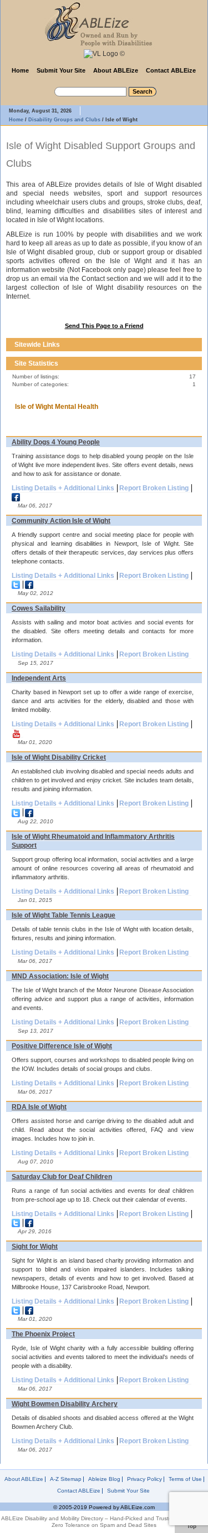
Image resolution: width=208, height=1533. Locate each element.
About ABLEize (115, 70)
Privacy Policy (144, 1479)
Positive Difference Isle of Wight (62, 1046)
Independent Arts (39, 678)
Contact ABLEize (171, 70)
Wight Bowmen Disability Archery (65, 1404)
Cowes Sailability (38, 608)
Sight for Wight (35, 1246)
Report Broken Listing (154, 488)
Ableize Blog (104, 1479)
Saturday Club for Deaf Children (62, 1177)
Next (195, 344)
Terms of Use (185, 1479)
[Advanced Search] (46, 89)
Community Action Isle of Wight (61, 521)
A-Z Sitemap (66, 1479)
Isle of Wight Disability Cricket (59, 757)
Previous (185, 344)
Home (20, 70)
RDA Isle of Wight (39, 1107)
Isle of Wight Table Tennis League (63, 915)
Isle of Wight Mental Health (56, 407)
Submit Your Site (61, 70)
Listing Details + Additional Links (63, 488)
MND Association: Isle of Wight (60, 976)
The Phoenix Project (43, 1334)
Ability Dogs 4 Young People (56, 442)
